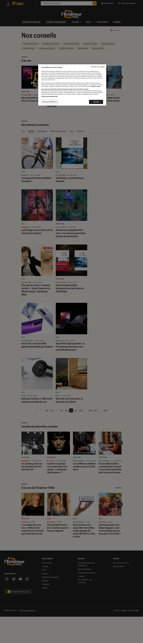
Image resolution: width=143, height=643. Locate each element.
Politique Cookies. (95, 86)
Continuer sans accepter (98, 67)
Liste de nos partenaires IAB (49, 96)
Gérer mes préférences (50, 102)
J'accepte (96, 102)
